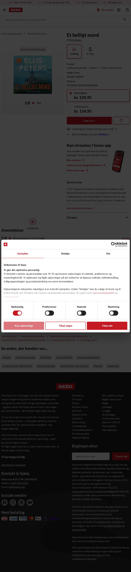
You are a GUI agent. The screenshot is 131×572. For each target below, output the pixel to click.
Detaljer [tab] (65, 253)
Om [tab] (108, 253)
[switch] (49, 313)
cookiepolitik (11, 296)
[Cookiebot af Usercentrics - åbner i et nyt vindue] (113, 244)
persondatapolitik (103, 292)
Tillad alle (107, 325)
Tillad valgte (65, 325)
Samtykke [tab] (22, 253)
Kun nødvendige (24, 325)
